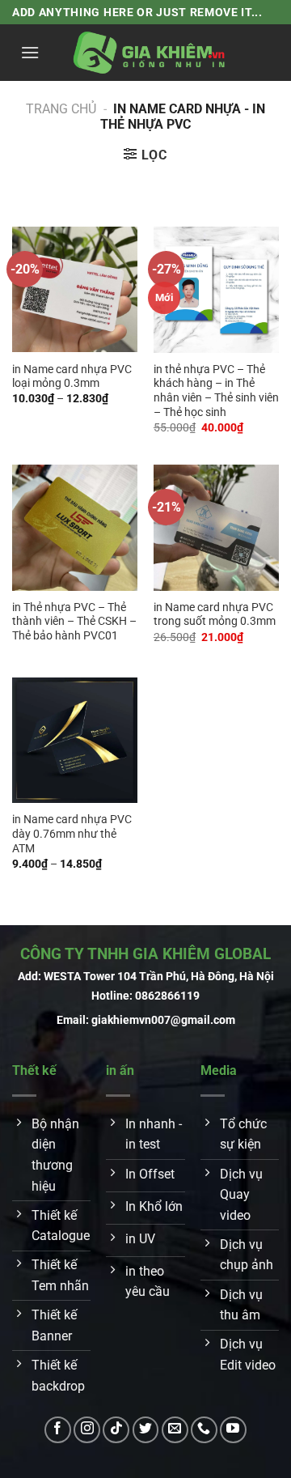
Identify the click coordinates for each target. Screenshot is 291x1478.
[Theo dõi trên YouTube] (233, 1429)
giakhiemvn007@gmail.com (163, 1020)
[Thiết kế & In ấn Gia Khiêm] (149, 52)
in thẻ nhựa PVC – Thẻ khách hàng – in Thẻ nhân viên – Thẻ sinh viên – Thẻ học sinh (216, 390)
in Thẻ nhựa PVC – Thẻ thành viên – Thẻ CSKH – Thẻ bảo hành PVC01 (74, 621)
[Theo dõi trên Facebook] (57, 1429)
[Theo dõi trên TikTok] (116, 1429)
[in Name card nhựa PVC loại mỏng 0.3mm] (74, 289)
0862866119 (167, 996)
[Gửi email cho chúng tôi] (175, 1429)
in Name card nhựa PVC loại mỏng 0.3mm (72, 376)
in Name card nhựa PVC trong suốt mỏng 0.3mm (215, 614)
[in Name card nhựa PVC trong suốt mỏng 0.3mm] (216, 527)
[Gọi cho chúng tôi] (204, 1429)
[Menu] (30, 52)
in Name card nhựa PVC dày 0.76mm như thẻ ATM (72, 833)
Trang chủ (61, 109)
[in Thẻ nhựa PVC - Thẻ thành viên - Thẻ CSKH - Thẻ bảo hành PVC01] (74, 527)
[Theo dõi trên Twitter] (146, 1429)
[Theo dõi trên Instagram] (87, 1429)
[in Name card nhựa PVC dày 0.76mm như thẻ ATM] (74, 740)
